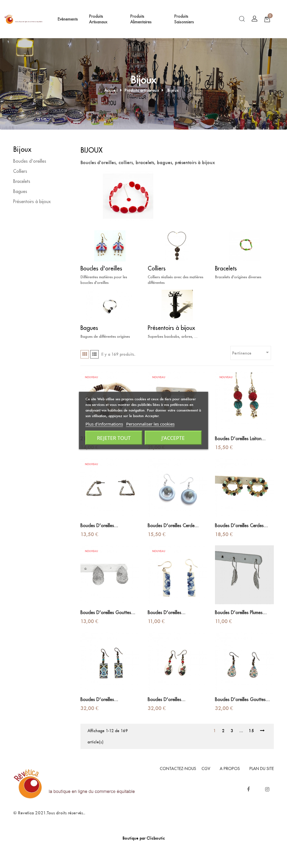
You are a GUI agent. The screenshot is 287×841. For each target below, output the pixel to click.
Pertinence (251, 352)
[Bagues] (109, 304)
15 (251, 730)
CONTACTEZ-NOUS (178, 769)
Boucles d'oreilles (29, 161)
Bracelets (21, 181)
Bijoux (22, 149)
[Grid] (84, 354)
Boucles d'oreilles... (99, 525)
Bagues (20, 191)
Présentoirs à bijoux (32, 201)
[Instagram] (267, 789)
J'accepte (173, 438)
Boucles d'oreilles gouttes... (107, 612)
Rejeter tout (114, 438)
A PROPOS (230, 769)
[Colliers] (177, 245)
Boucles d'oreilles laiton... (240, 438)
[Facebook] (248, 789)
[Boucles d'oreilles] (109, 245)
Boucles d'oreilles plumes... (241, 612)
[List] (94, 354)
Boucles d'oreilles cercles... (241, 525)
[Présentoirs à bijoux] (177, 304)
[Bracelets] (244, 245)
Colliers (20, 171)
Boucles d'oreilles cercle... (173, 525)
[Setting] (254, 19)
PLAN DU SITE (261, 769)
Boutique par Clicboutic (143, 838)
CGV (206, 769)
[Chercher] (242, 19)
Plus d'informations (104, 424)
